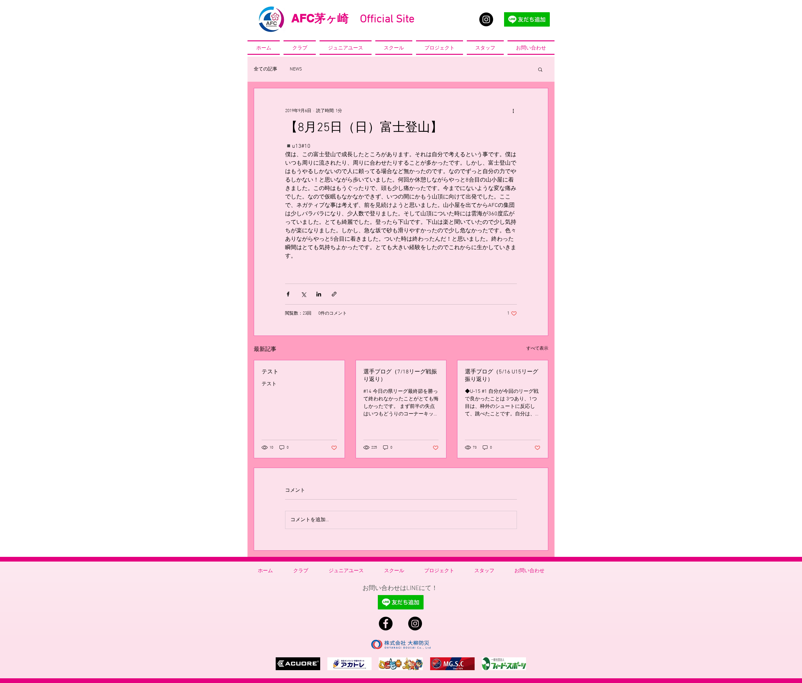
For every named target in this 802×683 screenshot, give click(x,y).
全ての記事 (265, 69)
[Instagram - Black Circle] (486, 19)
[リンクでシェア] (334, 294)
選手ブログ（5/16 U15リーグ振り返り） (501, 376)
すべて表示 (537, 348)
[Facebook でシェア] (288, 294)
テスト (270, 372)
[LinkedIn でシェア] (319, 294)
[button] (540, 69)
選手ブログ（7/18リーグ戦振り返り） (400, 376)
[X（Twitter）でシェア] (303, 294)
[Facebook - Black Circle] (386, 623)
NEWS (296, 69)
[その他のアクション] (513, 111)
